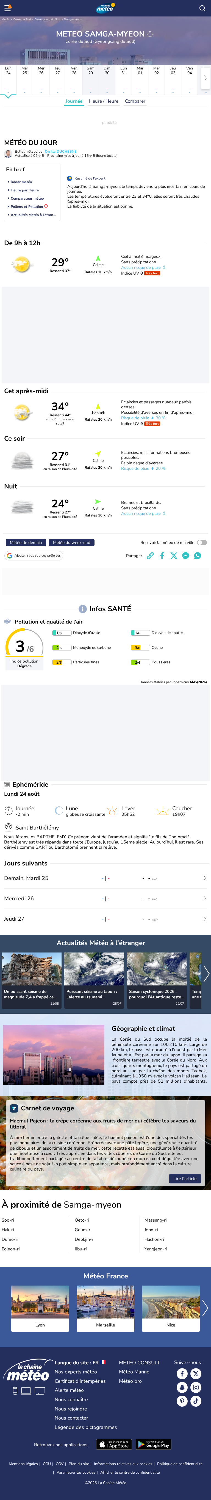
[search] (202, 8)
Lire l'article (185, 1179)
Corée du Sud (22, 19)
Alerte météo (69, 1390)
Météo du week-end (71, 542)
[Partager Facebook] (162, 555)
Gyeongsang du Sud (47, 19)
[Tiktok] (195, 1401)
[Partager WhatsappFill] (197, 555)
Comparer (135, 101)
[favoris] (150, 34)
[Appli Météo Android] (153, 1445)
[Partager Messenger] (185, 555)
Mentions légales (23, 1464)
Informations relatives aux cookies (123, 1464)
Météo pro (130, 1381)
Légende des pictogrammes (86, 1427)
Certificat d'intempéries (80, 1381)
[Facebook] (182, 1373)
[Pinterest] (182, 1401)
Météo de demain (26, 542)
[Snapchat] (182, 1387)
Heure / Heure (103, 101)
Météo (6, 19)
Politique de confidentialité (179, 1464)
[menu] (8, 8)
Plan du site (79, 1464)
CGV (60, 1464)
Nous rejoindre (71, 1409)
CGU (47, 1464)
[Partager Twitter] (173, 555)
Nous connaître (71, 1399)
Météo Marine (134, 1371)
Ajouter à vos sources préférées (38, 555)
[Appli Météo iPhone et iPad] (114, 1445)
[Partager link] (150, 555)
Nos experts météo (76, 1371)
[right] (205, 78)
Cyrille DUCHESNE (61, 151)
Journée (74, 101)
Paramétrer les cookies (76, 1472)
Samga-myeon (73, 19)
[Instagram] (195, 1387)
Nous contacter (71, 1418)
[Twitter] (195, 1373)
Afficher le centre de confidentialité (130, 1472)
